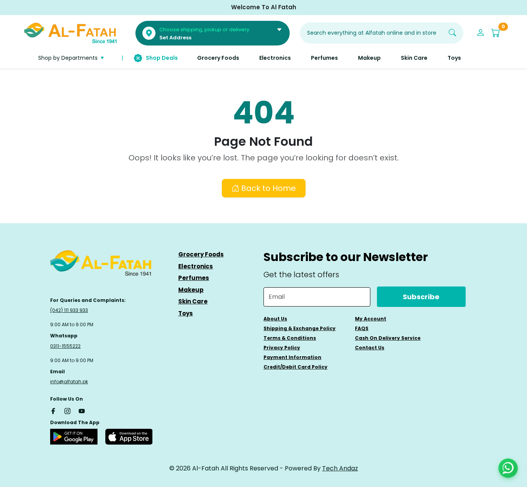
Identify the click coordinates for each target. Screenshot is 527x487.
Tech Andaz (340, 468)
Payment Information (292, 357)
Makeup (191, 290)
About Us (275, 318)
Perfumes (193, 278)
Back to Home (267, 188)
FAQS (361, 328)
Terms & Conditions (290, 338)
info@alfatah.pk (69, 381)
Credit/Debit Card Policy (296, 367)
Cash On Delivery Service (388, 338)
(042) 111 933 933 (69, 310)
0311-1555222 (65, 346)
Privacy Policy (282, 347)
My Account (370, 318)
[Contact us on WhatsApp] (508, 468)
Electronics (195, 266)
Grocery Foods (201, 254)
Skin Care (193, 301)
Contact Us (369, 347)
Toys (185, 313)
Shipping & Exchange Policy (300, 328)
